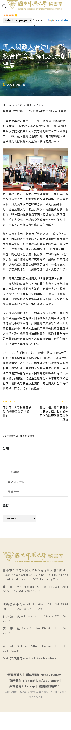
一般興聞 (13, 472)
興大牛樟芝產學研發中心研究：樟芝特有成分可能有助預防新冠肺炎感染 (54, 413)
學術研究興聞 (16, 481)
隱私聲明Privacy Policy (43, 675)
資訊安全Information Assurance (34, 680)
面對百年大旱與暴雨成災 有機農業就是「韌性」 (17, 411)
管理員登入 (14, 675)
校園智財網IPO (49, 686)
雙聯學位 (13, 491)
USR (11, 462)
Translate (61, 20)
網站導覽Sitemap (22, 686)
